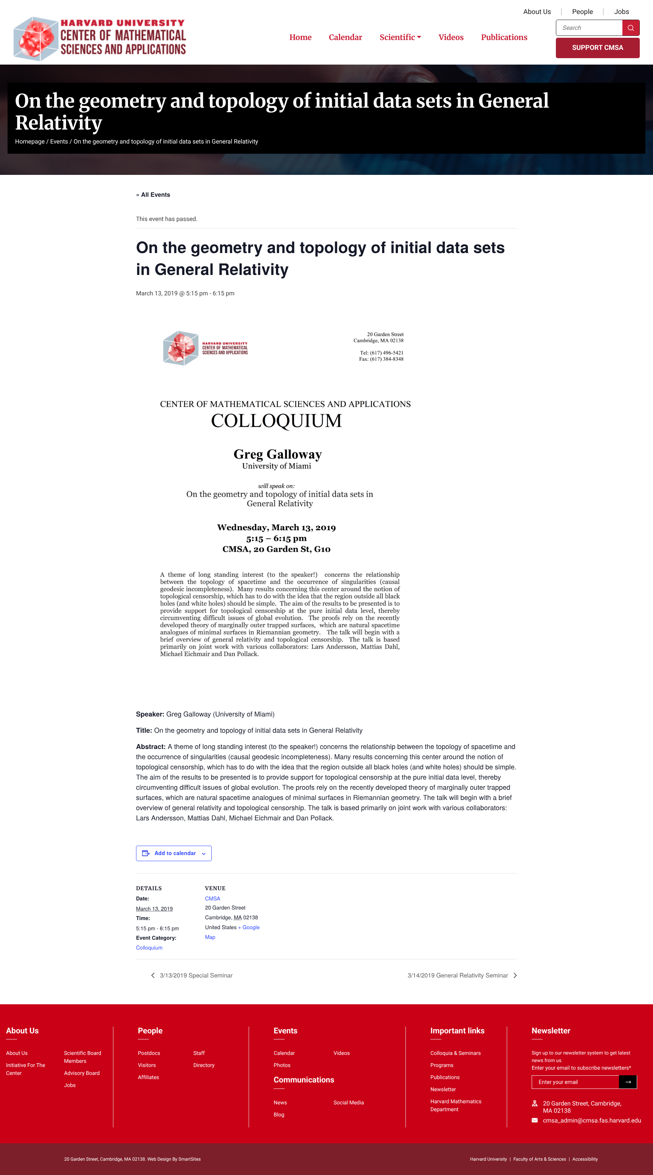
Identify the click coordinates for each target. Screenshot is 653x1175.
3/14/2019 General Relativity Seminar (459, 975)
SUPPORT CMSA (597, 48)
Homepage (30, 141)
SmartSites (189, 1159)
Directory (204, 1065)
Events (59, 141)
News (280, 1103)
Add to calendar (175, 853)
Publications (504, 37)
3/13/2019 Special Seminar (195, 975)
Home (300, 37)
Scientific (397, 37)
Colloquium (149, 947)
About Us (537, 12)
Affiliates (148, 1078)
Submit (628, 1082)
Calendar (345, 37)
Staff (199, 1053)
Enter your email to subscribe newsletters (581, 1068)
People (582, 12)
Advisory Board (82, 1073)
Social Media (349, 1103)
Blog (279, 1115)
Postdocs (149, 1053)
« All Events (153, 194)
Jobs (621, 12)
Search (630, 28)
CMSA (212, 898)
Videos (451, 37)
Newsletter (443, 1090)
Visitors (147, 1065)
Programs (441, 1065)
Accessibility (585, 1159)
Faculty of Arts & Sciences (540, 1159)
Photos (282, 1065)
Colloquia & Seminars (455, 1053)
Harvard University (488, 1159)
